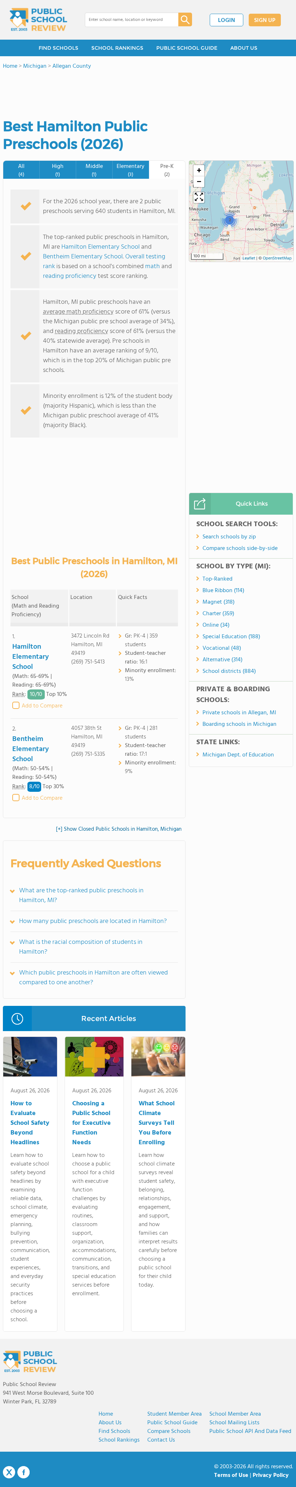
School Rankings (119, 1440)
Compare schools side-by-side (240, 548)
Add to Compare (42, 706)
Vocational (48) (222, 648)
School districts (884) (229, 671)
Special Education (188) (231, 636)
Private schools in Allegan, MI (239, 713)
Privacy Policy (271, 1475)
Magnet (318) (219, 602)
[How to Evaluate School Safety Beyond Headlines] (30, 1058)
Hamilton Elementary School (100, 247)
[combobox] (126, 20)
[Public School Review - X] (9, 1472)
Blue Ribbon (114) (223, 590)
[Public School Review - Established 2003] (38, 20)
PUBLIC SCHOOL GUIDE (186, 48)
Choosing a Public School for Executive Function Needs (91, 1123)
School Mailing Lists (234, 1423)
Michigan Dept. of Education (238, 755)
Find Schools (114, 1431)
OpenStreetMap (277, 258)
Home (106, 1414)
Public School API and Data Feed (250, 1431)
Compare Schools (169, 1431)
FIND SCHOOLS (58, 48)
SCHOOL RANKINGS (117, 48)
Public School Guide (172, 1423)
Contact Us (161, 1440)
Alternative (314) (223, 660)
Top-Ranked (217, 579)
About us (110, 1423)
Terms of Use (231, 1475)
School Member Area (235, 1414)
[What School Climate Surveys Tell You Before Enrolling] (158, 1058)
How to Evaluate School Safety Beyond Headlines (29, 1123)
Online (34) (216, 625)
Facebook (23, 1472)
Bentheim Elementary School (83, 257)
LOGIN (226, 20)
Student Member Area (174, 1414)
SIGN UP (264, 20)
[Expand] (198, 197)
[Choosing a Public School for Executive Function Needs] (94, 1058)
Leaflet (249, 258)
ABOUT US (243, 48)
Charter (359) (218, 613)
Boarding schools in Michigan (240, 724)
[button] (229, 219)
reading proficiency (70, 276)
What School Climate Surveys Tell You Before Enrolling (157, 1123)
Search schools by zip (229, 537)
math (152, 266)
